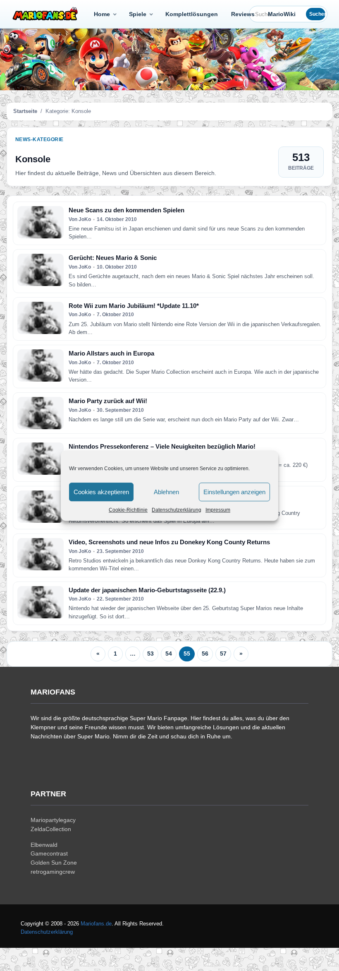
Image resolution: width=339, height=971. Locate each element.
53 (150, 653)
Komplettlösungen (191, 14)
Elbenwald (44, 844)
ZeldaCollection (51, 829)
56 (205, 653)
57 (223, 653)
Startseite (25, 111)
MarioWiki (282, 14)
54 (168, 653)
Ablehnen (166, 491)
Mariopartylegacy (53, 820)
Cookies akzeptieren (101, 491)
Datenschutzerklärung (176, 510)
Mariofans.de (96, 924)
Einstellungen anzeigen (234, 491)
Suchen (317, 14)
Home (102, 14)
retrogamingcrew (53, 871)
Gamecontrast (49, 853)
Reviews (243, 14)
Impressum (217, 510)
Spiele (137, 14)
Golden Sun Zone (54, 862)
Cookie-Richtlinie (128, 510)
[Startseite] (47, 14)
